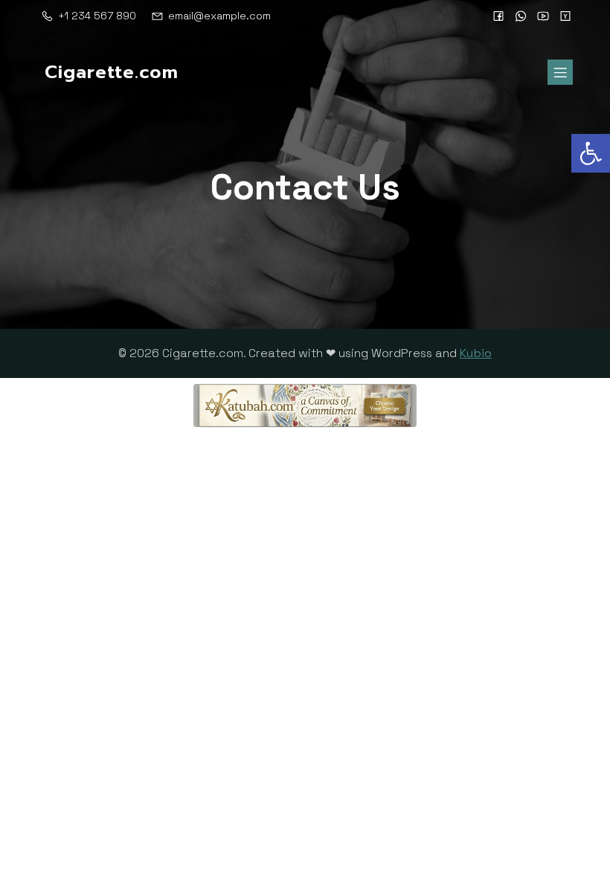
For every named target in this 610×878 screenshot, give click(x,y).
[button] (590, 153)
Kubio (476, 353)
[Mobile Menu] (560, 72)
